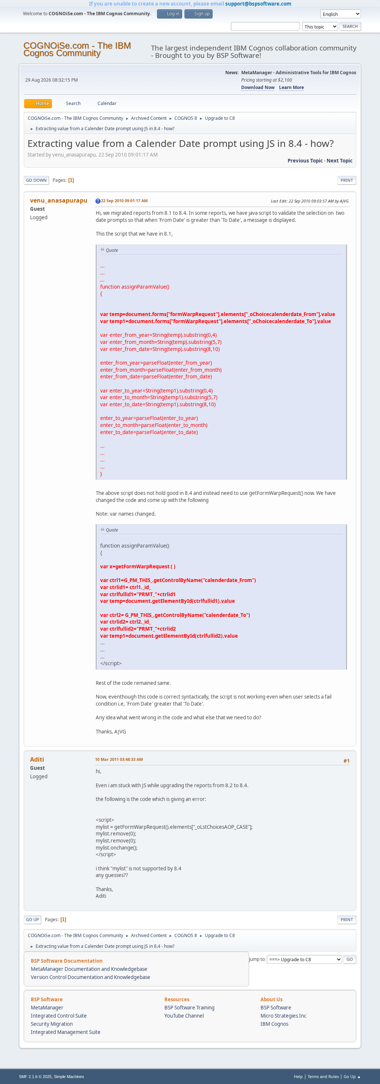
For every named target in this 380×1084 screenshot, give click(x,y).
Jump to (257, 959)
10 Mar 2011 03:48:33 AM (119, 759)
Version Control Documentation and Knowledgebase (90, 977)
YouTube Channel (184, 1015)
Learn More (291, 87)
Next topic (340, 160)
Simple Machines (69, 1076)
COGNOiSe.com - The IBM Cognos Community (77, 49)
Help (298, 1076)
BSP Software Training (189, 1007)
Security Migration (52, 1024)
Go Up (32, 919)
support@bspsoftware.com (258, 3)
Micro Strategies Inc (283, 1015)
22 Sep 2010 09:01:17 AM (124, 200)
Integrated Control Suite (59, 1015)
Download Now (258, 87)
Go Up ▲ (352, 1076)
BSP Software (276, 1007)
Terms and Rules (323, 1076)
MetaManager (47, 1007)
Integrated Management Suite (66, 1032)
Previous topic (305, 160)
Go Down (36, 180)
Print (347, 180)
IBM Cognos (274, 1024)
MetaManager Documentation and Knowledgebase (89, 969)
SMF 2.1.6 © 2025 (35, 1076)
